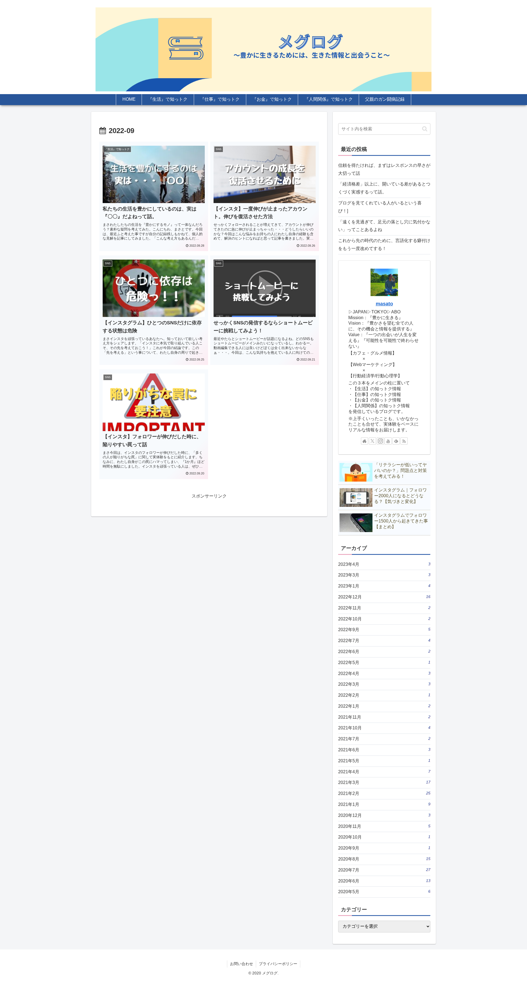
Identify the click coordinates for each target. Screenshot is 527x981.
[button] (425, 129)
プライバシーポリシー (278, 964)
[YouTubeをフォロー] (388, 441)
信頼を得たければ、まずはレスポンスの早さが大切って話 (384, 169)
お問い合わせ (241, 964)
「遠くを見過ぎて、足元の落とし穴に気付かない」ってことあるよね (384, 226)
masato (384, 304)
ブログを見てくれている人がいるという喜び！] (380, 207)
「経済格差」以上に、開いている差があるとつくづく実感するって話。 (384, 188)
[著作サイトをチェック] (364, 441)
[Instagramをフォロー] (380, 441)
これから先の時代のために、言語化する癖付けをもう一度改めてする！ (384, 244)
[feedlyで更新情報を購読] (396, 441)
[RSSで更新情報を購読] (404, 441)
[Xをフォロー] (372, 441)
